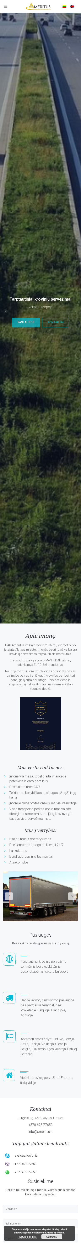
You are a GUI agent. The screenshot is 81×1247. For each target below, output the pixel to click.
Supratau (51, 1236)
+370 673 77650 (40, 1125)
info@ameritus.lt (40, 1132)
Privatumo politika (27, 1237)
